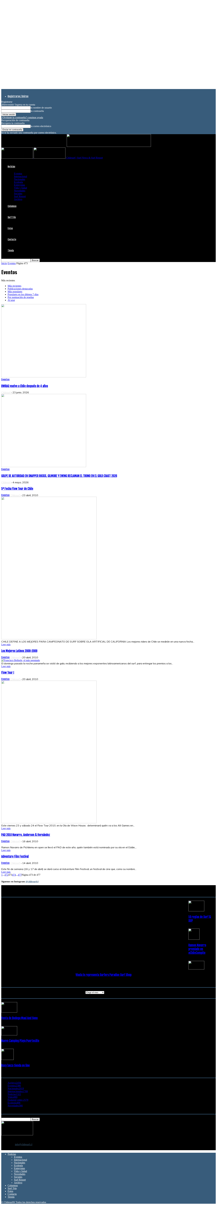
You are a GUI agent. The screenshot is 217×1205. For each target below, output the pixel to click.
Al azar (11, 300)
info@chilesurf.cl (23, 1144)
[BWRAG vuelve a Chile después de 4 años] (43, 376)
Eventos (18, 173)
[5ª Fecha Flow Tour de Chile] (49, 638)
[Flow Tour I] (49, 822)
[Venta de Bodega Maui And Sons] (9, 1011)
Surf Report (20, 196)
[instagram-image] (19, 905)
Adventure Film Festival (15, 856)
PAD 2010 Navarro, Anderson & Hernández (25, 835)
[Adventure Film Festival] (56, 866)
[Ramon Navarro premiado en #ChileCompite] (194, 938)
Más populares (15, 291)
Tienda (11, 250)
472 (6, 874)
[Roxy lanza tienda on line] (7, 1059)
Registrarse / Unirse (18, 96)
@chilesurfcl (32, 881)
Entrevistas (19, 185)
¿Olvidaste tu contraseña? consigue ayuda (22, 117)
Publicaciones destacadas (20, 288)
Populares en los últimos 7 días (23, 294)
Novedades (19, 190)
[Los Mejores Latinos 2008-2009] (20, 660)
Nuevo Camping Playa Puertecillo (20, 1041)
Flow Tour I (7, 672)
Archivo (18, 199)
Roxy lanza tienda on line (15, 1065)
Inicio (4, 263)
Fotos (10, 228)
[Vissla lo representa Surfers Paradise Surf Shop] (196, 968)
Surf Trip (12, 217)
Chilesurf (5, 392)
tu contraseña (37, 111)
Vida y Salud (20, 187)
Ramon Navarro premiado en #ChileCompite (197, 949)
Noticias (11, 166)
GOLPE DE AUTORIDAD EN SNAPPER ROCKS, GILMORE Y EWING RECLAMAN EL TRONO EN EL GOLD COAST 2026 (59, 476)
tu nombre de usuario (41, 107)
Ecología (18, 182)
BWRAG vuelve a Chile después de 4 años (24, 386)
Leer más (5, 644)
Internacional (20, 176)
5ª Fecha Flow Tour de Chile (17, 489)
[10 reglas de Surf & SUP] (196, 910)
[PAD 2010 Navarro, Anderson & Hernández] (56, 844)
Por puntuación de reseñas (21, 297)
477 (20, 874)
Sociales (18, 193)
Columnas (12, 206)
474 (14, 874)
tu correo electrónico (41, 126)
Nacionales (19, 179)
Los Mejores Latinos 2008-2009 (19, 651)
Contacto (12, 239)
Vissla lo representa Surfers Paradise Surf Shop (104, 975)
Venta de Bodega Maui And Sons (19, 1018)
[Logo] (17, 157)
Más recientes (14, 285)
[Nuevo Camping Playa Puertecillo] (9, 1034)
